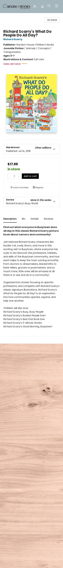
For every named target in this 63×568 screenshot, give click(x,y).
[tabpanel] (31, 280)
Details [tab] (35, 218)
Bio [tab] (23, 218)
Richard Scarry (12, 39)
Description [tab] (10, 218)
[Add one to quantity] (19, 176)
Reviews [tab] (48, 218)
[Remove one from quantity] (10, 176)
